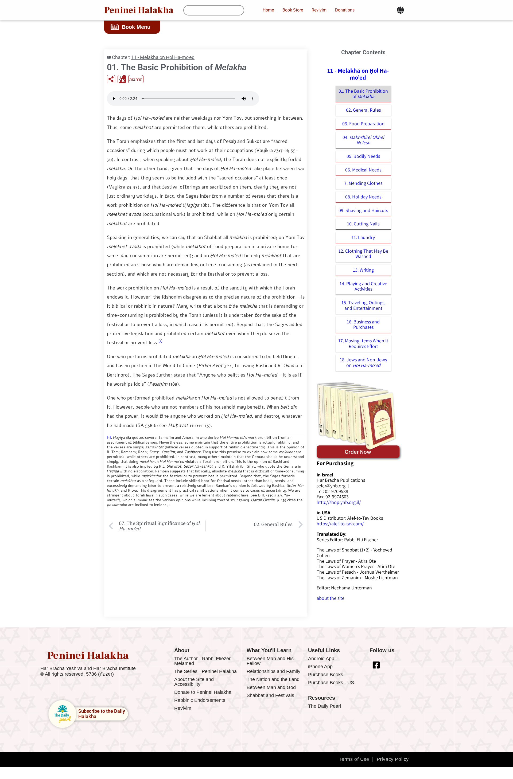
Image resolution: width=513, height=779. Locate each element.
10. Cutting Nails (363, 224)
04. (363, 140)
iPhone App (320, 666)
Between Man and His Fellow (270, 661)
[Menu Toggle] (400, 10)
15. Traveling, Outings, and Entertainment (363, 305)
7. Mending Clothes (363, 183)
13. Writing (363, 270)
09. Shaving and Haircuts (363, 210)
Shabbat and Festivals (270, 695)
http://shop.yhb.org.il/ (339, 502)
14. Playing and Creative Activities (363, 286)
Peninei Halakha (138, 10)
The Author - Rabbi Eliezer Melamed (202, 661)
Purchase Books (325, 674)
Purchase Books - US (331, 682)
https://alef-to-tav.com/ (340, 523)
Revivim (182, 708)
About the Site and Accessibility (194, 682)
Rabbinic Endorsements (199, 700)
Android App (321, 658)
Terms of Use (354, 759)
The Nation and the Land (273, 679)
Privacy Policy (393, 759)
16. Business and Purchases (363, 324)
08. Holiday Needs (363, 197)
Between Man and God (271, 687)
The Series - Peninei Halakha (205, 671)
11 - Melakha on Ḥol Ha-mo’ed (163, 57)
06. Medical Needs (363, 170)
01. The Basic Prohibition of (363, 94)
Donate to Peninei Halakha (202, 692)
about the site (330, 598)
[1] (160, 341)
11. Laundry (363, 237)
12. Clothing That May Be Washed (363, 254)
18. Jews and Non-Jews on (363, 362)
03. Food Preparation (363, 123)
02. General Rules (363, 110)
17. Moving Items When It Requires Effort (363, 343)
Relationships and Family (273, 671)
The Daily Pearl (324, 706)
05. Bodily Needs (363, 156)
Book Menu (136, 27)
